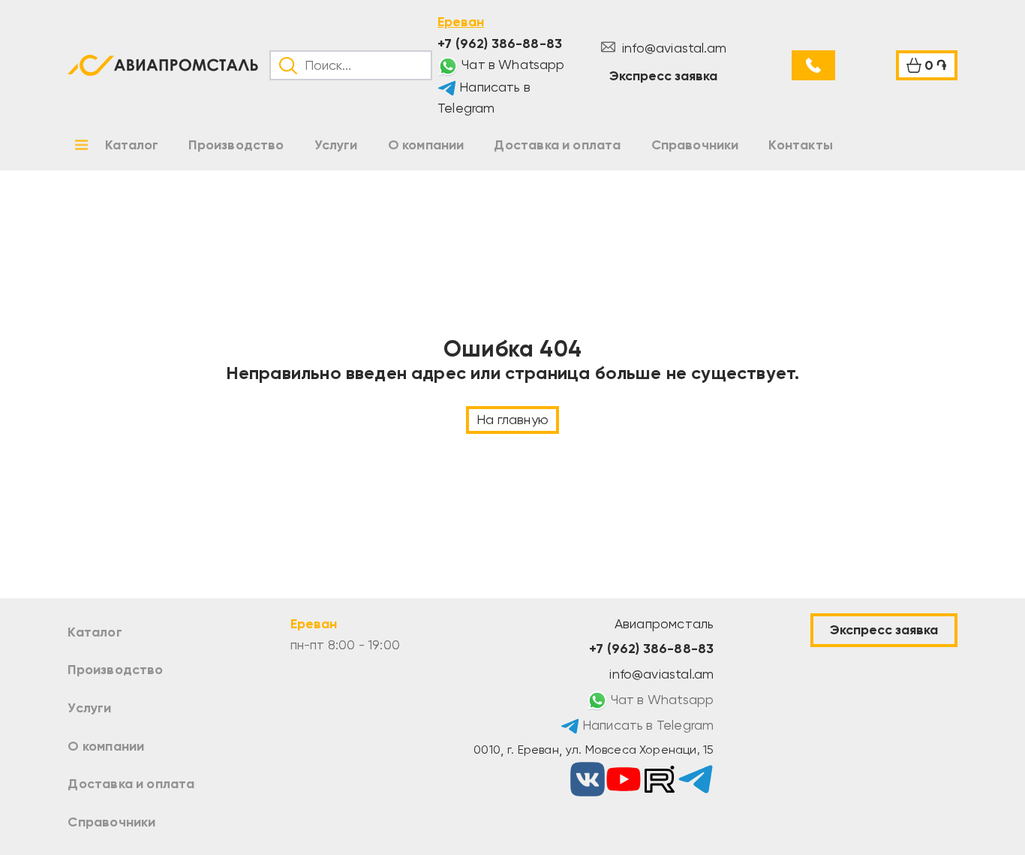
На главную (512, 419)
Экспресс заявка (663, 76)
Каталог (95, 632)
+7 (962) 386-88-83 (499, 43)
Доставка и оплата (131, 783)
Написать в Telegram (484, 98)
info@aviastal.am (672, 48)
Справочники (111, 822)
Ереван (460, 22)
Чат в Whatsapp (511, 64)
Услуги (89, 708)
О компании (106, 746)
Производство (115, 669)
